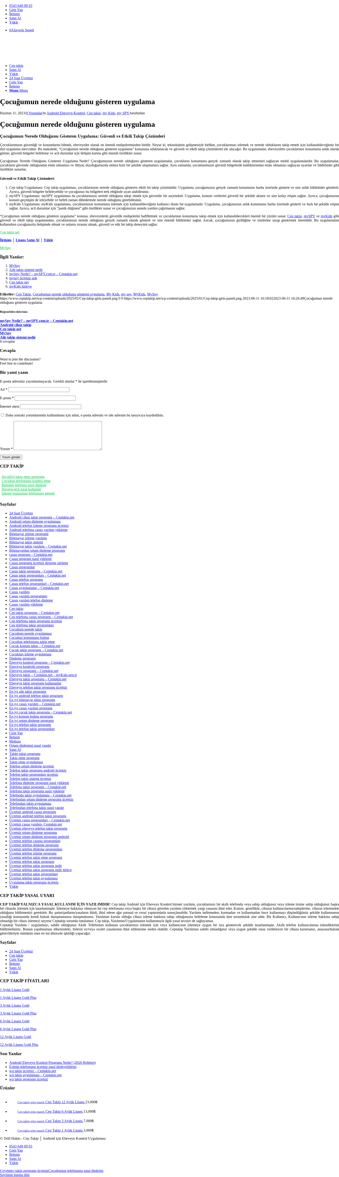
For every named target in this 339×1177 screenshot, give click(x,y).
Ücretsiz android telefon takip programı (37, 816)
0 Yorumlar (34, 113)
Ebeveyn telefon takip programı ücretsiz (38, 687)
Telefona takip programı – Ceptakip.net (37, 787)
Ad (3, 389)
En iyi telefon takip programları (32, 729)
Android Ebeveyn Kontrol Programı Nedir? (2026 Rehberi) (52, 1063)
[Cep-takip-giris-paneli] (34, 58)
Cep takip (94, 113)
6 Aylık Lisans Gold (14, 1021)
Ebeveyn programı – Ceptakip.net (33, 671)
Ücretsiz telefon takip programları (33, 874)
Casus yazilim (19, 592)
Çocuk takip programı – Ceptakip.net (36, 650)
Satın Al (15, 18)
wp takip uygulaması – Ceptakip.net (35, 1075)
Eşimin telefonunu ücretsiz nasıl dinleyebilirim (42, 1067)
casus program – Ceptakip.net (30, 555)
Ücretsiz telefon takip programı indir (35, 866)
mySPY (309, 216)
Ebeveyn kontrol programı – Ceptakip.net (39, 662)
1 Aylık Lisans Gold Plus (18, 998)
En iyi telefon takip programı (30, 725)
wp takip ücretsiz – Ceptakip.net (32, 1071)
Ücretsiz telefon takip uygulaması (33, 878)
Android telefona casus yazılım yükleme (38, 530)
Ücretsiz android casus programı (32, 812)
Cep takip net (9, 232)
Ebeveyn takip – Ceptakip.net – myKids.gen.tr (43, 675)
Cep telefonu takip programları (31, 625)
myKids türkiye (20, 286)
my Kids (109, 113)
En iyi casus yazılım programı (30, 708)
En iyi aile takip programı (27, 691)
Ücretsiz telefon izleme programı (32, 853)
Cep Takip (23, 294)
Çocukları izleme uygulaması (30, 654)
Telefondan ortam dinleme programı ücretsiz (41, 799)
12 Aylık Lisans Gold (15, 1037)
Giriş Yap (16, 10)
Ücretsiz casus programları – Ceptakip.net (39, 820)
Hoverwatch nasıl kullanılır (21, 489)
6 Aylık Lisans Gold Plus (18, 1029)
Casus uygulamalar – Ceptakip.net (34, 588)
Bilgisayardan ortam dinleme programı (37, 550)
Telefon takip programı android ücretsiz (37, 770)
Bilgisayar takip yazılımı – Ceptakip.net (38, 546)
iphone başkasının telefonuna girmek (28, 493)
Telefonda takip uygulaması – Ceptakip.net (40, 795)
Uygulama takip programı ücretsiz (34, 882)
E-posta (7, 398)
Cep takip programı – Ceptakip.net (34, 613)
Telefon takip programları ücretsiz (33, 774)
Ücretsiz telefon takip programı (31, 862)
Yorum (6, 449)
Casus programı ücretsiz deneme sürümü (38, 563)
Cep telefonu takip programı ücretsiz (35, 621)
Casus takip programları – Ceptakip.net (37, 575)
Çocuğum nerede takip (25, 629)
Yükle (13, 22)
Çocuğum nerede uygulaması (30, 633)
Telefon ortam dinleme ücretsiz (31, 766)
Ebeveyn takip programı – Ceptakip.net (37, 679)
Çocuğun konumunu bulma (29, 638)
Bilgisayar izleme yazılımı (28, 538)
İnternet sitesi (9, 406)
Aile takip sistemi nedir (26, 270)
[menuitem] (174, 6)
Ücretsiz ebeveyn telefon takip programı (38, 828)
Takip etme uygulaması (26, 762)
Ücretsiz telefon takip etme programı (35, 857)
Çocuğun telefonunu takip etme (32, 642)
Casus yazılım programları (28, 596)
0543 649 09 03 (20, 6)
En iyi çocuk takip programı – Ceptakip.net (40, 712)
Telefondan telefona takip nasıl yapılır (36, 808)
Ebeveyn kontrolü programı (29, 667)
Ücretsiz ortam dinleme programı (33, 833)
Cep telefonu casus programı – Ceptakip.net (41, 617)
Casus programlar (22, 567)
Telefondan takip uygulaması (30, 803)
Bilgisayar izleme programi (28, 534)
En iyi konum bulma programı (31, 716)
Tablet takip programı (24, 754)
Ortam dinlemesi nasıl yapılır (30, 745)
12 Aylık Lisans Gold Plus (19, 1045)
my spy (126, 294)
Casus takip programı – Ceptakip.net (35, 571)
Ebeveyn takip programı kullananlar (35, 683)
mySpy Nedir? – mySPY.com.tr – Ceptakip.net (43, 274)
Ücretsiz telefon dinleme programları (35, 849)
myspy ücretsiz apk (23, 278)
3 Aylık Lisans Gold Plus (18, 1013)
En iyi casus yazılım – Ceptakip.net (34, 704)
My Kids (112, 294)
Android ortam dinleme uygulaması (35, 521)
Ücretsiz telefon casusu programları (34, 841)
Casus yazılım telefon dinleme (31, 600)
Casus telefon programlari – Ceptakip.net (39, 584)
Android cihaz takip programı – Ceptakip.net (41, 517)
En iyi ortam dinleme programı (31, 721)
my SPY (123, 113)
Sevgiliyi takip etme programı (23, 477)
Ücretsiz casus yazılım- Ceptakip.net (35, 824)
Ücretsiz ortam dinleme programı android (39, 837)
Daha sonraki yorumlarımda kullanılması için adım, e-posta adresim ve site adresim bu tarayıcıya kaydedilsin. (85, 415)
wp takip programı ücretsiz (28, 1079)
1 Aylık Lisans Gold (14, 990)
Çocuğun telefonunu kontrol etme (26, 481)
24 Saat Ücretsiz (21, 513)
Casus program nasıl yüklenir (30, 559)
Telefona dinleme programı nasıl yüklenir (39, 783)
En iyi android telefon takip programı (36, 696)
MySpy (5, 248)
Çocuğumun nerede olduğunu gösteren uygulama (68, 294)
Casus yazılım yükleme (26, 604)
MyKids (139, 294)
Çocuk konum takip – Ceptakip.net (34, 646)
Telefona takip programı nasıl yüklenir (37, 791)
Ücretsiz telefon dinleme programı (34, 845)
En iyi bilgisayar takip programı (32, 700)
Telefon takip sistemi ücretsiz (30, 779)
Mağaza (15, 741)
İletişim (14, 14)
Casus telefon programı (26, 579)
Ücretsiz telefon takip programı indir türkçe (40, 870)
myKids (326, 216)
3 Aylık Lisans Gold (14, 1005)
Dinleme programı (22, 658)
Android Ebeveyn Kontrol (66, 113)
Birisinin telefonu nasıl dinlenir (24, 485)
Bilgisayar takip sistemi (26, 542)
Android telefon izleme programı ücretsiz (39, 526)
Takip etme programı (24, 758)
